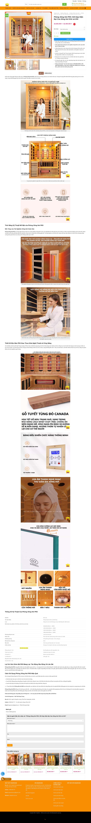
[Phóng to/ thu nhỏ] (1, 815)
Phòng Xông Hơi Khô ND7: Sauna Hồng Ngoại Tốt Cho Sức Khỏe (26, 768)
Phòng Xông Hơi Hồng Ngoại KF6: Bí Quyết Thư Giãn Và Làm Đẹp (39, 768)
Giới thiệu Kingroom (30, 792)
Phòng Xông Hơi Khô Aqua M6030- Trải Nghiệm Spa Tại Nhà (52, 768)
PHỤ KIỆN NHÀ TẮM (53, 8)
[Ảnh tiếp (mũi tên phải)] (5, 821)
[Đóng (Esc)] (12, 815)
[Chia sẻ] (8, 815)
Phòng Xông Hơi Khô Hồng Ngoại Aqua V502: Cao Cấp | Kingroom (66, 768)
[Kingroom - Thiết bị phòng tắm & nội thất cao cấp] (14, 4)
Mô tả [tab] (41, 73)
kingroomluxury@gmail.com (14, 792)
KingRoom (38, 812)
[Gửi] (64, 4)
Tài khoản (80, 1)
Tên (8, 734)
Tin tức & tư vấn (29, 798)
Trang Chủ (8, 8)
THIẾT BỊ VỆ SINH (30, 8)
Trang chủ (56, 13)
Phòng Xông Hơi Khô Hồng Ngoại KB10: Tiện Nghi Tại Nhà (79, 768)
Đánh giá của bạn (11, 718)
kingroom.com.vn (13, 795)
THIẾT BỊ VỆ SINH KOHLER (18, 8)
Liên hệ (27, 795)
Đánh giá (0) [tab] (48, 73)
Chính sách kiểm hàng (58, 795)
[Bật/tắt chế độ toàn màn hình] (5, 815)
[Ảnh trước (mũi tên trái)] (1, 821)
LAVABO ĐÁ (38, 8)
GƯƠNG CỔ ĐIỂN (74, 8)
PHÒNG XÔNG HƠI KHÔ (74, 13)
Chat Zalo (70, 39)
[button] (82, 8)
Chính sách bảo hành (58, 789)
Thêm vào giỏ (65, 33)
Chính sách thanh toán (58, 787)
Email (8, 739)
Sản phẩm (75, 1)
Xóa (84, 27)
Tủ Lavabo (45, 8)
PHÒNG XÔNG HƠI (64, 8)
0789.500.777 (12, 789)
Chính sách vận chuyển (58, 802)
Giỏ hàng (84, 1)
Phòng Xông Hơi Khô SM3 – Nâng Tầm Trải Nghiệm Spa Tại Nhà (13, 768)
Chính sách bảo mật (57, 792)
